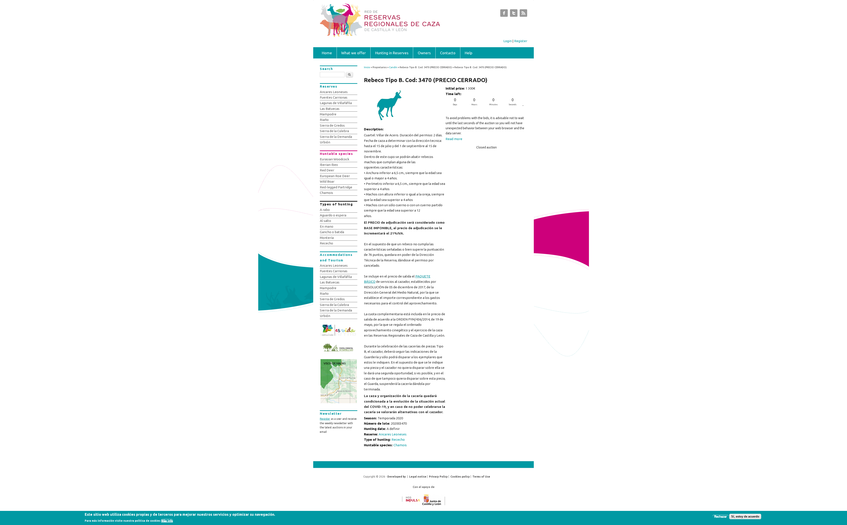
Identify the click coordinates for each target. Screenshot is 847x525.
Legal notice (417, 476)
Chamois (400, 445)
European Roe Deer (335, 176)
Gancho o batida (332, 232)
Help (468, 53)
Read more (454, 139)
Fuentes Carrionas (333, 97)
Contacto (447, 53)
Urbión (325, 142)
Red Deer (327, 170)
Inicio (367, 67)
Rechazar (720, 516)
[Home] (401, 36)
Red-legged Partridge (336, 187)
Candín (393, 67)
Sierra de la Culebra (334, 131)
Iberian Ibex (329, 165)
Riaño (324, 120)
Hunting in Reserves (392, 53)
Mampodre (328, 114)
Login (507, 41)
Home (327, 53)
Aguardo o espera (333, 215)
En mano (326, 226)
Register (520, 41)
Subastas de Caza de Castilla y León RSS (523, 14)
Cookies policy (460, 476)
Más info (167, 520)
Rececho (398, 439)
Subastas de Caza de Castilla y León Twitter (513, 14)
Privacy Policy (438, 476)
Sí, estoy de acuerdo (745, 516)
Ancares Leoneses (393, 434)
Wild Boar (327, 181)
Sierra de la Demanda (336, 137)
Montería (327, 238)
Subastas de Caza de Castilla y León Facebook (504, 14)
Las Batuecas (329, 109)
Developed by (396, 476)
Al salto (325, 221)
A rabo (325, 210)
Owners (424, 53)
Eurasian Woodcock (334, 159)
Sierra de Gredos (332, 125)
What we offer (353, 53)
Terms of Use (481, 476)
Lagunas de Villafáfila (336, 103)
